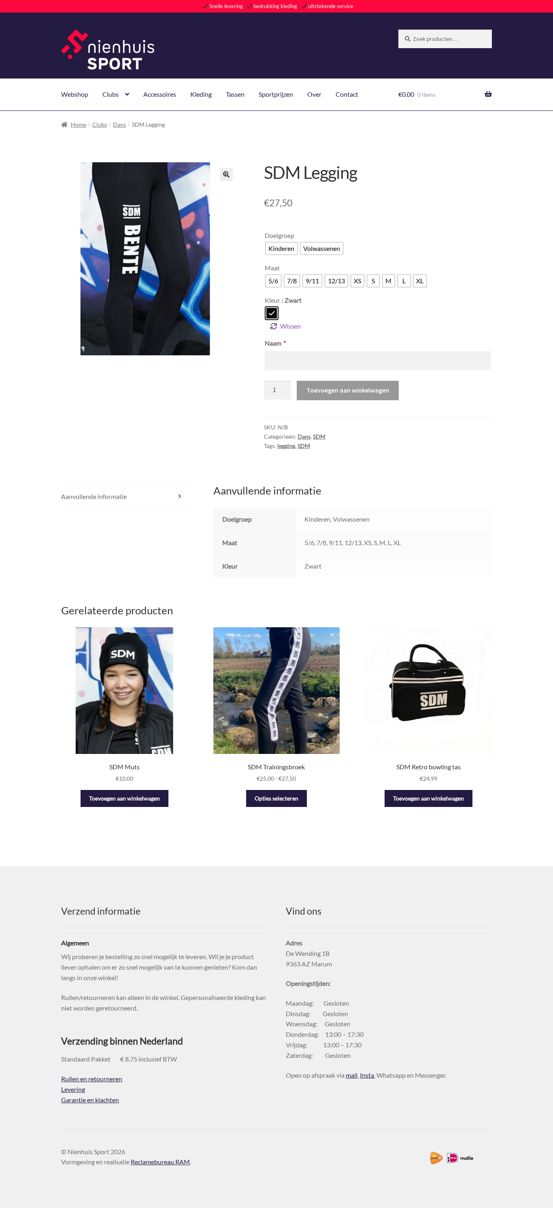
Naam (275, 343)
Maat (272, 268)
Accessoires (159, 94)
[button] (226, 174)
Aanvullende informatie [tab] (94, 496)
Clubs (110, 94)
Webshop (74, 94)
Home (78, 124)
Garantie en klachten (90, 1100)
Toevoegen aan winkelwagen (347, 390)
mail (351, 1075)
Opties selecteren (276, 798)
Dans (119, 124)
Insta (367, 1075)
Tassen (235, 94)
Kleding (201, 94)
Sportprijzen (276, 94)
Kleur (272, 300)
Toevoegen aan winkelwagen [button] (124, 798)
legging (286, 445)
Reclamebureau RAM (160, 1162)
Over (314, 94)
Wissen (290, 326)
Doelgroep (279, 235)
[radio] (281, 248)
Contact (347, 94)
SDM (319, 436)
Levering (73, 1089)
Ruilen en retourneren (91, 1079)
